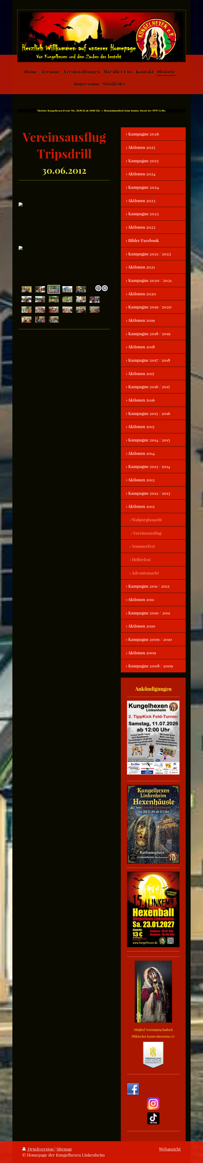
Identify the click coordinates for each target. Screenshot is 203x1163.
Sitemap (64, 1149)
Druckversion (40, 1149)
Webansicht (170, 1149)
